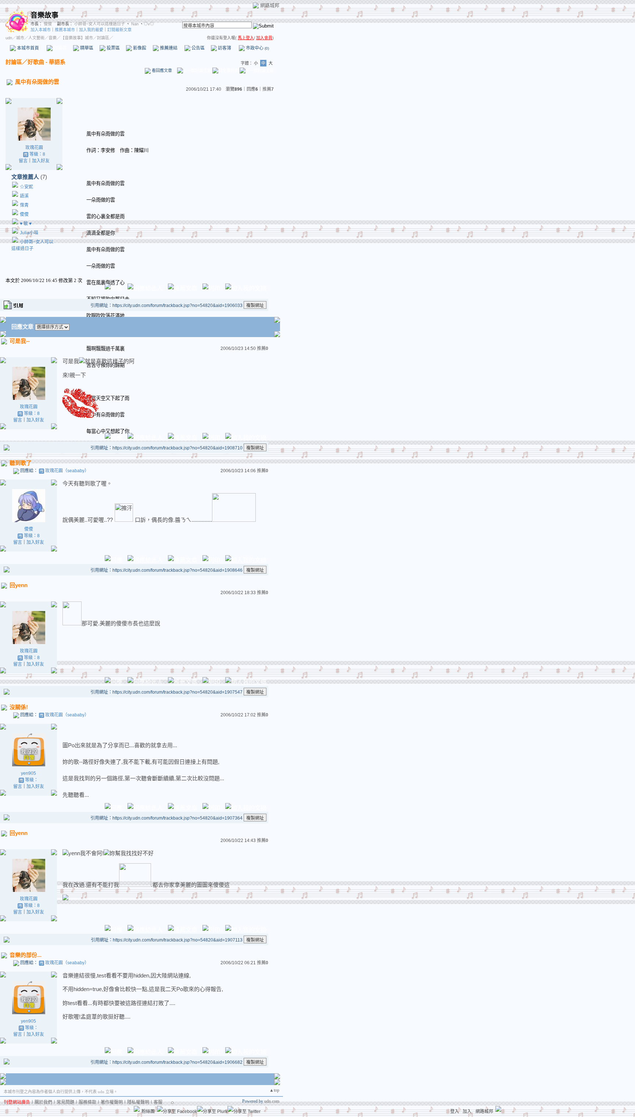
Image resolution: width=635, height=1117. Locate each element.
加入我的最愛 (91, 30)
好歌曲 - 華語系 (46, 62)
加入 (467, 1111)
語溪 (24, 196)
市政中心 (257, 48)
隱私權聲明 (138, 1102)
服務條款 (87, 1102)
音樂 (53, 38)
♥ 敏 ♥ (26, 223)
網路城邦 (269, 5)
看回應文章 (161, 70)
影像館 (139, 48)
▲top (274, 1090)
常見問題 (65, 1102)
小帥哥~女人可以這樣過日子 (99, 24)
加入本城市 (41, 30)
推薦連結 (168, 48)
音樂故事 (44, 15)
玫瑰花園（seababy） (67, 470)
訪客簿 (224, 48)
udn (9, 38)
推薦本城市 (65, 30)
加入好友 (41, 160)
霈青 (24, 205)
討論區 (60, 48)
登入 (454, 1111)
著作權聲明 (112, 1102)
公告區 (197, 48)
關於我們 (43, 1102)
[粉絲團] (137, 1109)
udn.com (271, 1101)
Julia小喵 (29, 232)
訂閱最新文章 (119, 30)
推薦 (268, 89)
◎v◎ (149, 24)
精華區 (86, 48)
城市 (20, 38)
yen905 (28, 773)
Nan (134, 24)
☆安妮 (26, 186)
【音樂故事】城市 (77, 38)
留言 (23, 160)
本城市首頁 (27, 48)
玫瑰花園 (34, 147)
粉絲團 (148, 1111)
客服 (158, 1102)
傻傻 (47, 24)
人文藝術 (36, 38)
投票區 (112, 48)
